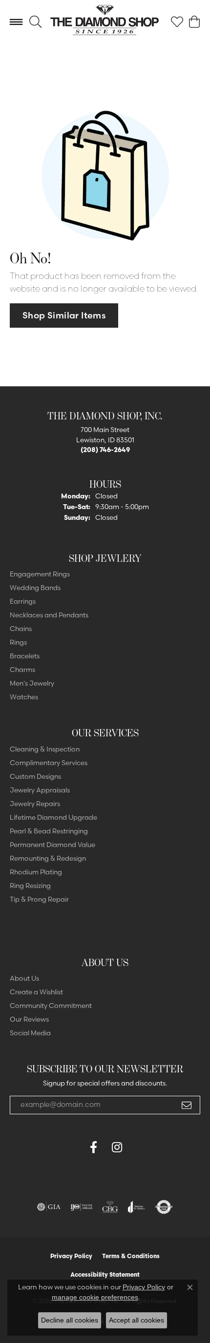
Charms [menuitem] (22, 669)
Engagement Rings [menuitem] (40, 574)
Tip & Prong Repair (39, 899)
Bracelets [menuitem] (25, 656)
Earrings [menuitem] (23, 601)
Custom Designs (35, 776)
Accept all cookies (136, 1320)
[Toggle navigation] (16, 22)
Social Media (30, 1033)
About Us (24, 978)
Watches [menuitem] (24, 697)
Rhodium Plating (36, 872)
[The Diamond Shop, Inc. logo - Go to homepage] (105, 22)
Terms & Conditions (131, 1256)
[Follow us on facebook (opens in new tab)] (93, 1147)
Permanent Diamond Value (52, 845)
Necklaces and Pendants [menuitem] (49, 615)
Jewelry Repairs (35, 804)
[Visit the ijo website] (81, 1207)
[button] (35, 22)
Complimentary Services (48, 763)
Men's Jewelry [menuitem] (32, 683)
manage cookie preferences (95, 1297)
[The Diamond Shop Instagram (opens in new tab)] (140, 1147)
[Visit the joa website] (136, 1207)
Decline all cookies (69, 1320)
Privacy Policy (71, 1256)
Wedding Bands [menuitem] (35, 588)
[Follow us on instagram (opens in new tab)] (116, 1147)
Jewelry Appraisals (40, 790)
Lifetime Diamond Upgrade (53, 817)
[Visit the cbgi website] (110, 1207)
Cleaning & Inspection (45, 749)
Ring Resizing (30, 885)
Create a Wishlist (36, 992)
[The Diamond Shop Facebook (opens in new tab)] (70, 1147)
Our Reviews (29, 1019)
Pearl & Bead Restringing (49, 831)
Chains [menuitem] (21, 628)
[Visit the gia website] (49, 1207)
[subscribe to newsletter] (186, 1105)
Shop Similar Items (63, 315)
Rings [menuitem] (18, 642)
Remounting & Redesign (48, 858)
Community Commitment (51, 1005)
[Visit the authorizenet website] (164, 1207)
